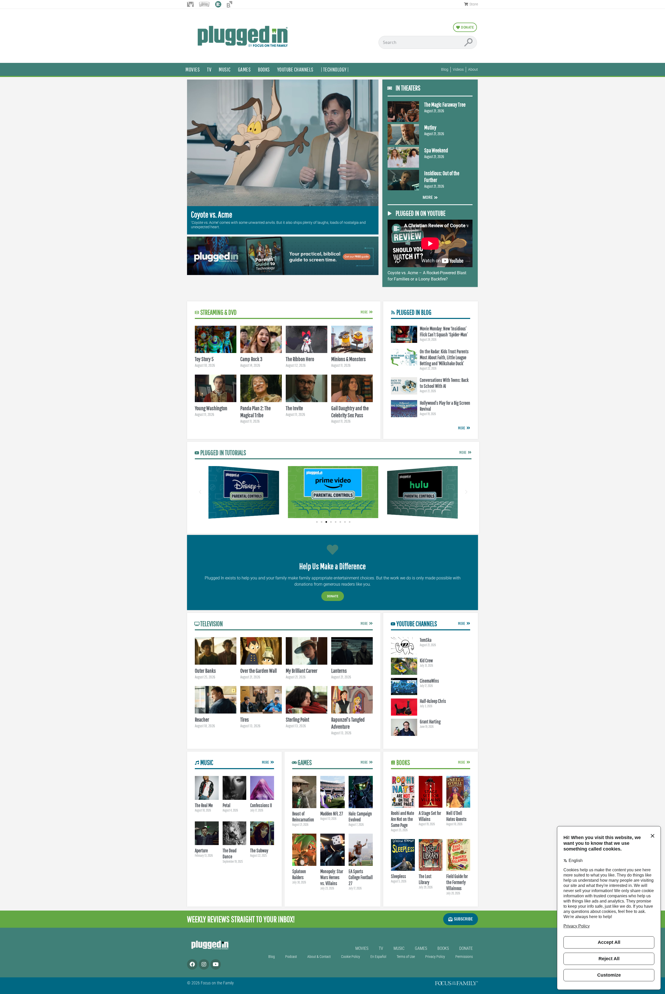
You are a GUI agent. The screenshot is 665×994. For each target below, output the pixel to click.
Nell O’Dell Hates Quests (456, 816)
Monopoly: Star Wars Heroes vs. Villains (331, 877)
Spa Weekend (436, 150)
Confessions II (261, 805)
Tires (244, 719)
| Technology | (335, 69)
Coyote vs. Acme (211, 214)
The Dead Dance (229, 853)
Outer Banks (205, 670)
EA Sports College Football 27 (361, 877)
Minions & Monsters (348, 359)
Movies (192, 69)
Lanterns (339, 670)
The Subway (259, 850)
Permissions (464, 956)
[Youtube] (215, 964)
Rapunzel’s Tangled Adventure (348, 723)
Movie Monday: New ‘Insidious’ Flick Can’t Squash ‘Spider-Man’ (444, 331)
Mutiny (430, 127)
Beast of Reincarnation (303, 816)
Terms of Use (406, 956)
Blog (271, 956)
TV (209, 69)
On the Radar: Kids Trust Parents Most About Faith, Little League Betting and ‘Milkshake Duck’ (444, 357)
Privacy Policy (435, 956)
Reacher (202, 719)
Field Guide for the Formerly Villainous (457, 882)
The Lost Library (425, 879)
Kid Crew (426, 660)
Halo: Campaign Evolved (360, 816)
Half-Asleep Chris (433, 701)
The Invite (294, 408)
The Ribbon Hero (300, 359)
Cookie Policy (350, 956)
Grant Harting (430, 721)
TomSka (425, 640)
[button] (200, 492)
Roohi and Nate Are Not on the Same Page (402, 819)
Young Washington (211, 408)
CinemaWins (429, 681)
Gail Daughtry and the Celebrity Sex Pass (350, 411)
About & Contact (319, 956)
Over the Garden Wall (258, 670)
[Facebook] (192, 964)
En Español (378, 956)
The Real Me (204, 805)
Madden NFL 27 (331, 813)
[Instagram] (204, 964)
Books (264, 69)
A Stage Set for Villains (430, 816)
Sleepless (398, 876)
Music (225, 69)
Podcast (291, 956)
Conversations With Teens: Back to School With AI (444, 383)
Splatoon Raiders (299, 874)
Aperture (201, 850)
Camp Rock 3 (251, 359)
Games (244, 69)
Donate (332, 596)
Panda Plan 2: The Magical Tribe (255, 411)
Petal (226, 805)
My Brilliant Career (301, 670)
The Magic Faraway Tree (445, 104)
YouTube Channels (295, 69)
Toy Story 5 (204, 359)
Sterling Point (297, 719)
